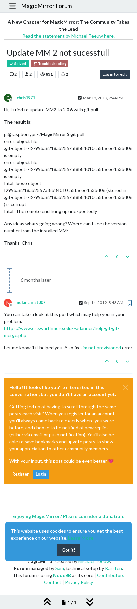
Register (20, 474)
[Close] (125, 387)
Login (41, 474)
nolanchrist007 (31, 302)
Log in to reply (115, 74)
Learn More (80, 538)
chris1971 (26, 97)
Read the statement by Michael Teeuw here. (68, 36)
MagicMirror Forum (46, 5)
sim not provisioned (100, 347)
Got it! (68, 550)
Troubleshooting (51, 64)
